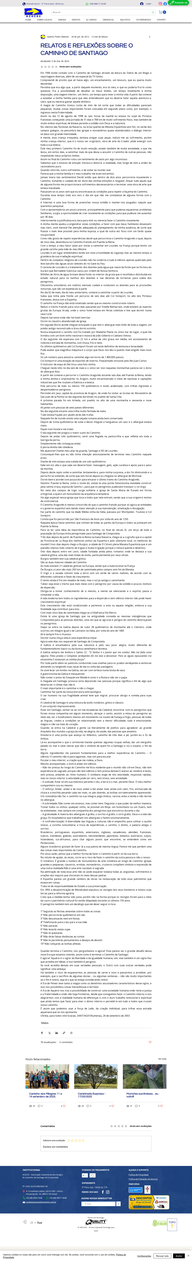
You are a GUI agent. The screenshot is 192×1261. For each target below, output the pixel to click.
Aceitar (179, 1255)
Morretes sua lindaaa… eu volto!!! (142, 1095)
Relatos (44, 1022)
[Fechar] (188, 1256)
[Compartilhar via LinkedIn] (56, 1032)
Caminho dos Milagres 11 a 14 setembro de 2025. (45, 1095)
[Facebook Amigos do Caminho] (165, 4)
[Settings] (24, 1222)
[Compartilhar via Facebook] (41, 1032)
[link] (163, 12)
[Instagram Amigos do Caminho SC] (160, 4)
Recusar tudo (162, 1255)
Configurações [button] (144, 1255)
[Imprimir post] (71, 1032)
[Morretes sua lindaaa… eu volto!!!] (144, 1076)
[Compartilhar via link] (64, 1032)
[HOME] (31, 1222)
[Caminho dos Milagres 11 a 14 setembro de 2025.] (47, 1076)
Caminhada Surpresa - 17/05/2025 (91, 1095)
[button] (45, 19)
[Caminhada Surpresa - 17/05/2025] (96, 1076)
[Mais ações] (150, 37)
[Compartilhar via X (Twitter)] (49, 1032)
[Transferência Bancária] (93, 1175)
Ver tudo (162, 1058)
